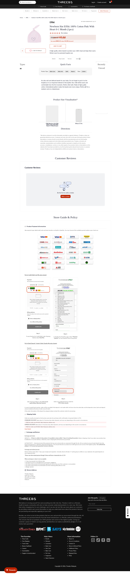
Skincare (47, 541)
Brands (47, 539)
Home (21, 17)
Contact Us (72, 543)
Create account (101, 2)
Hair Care (48, 548)
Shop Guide (42, 6)
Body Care (48, 546)
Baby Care (52, 71)
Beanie (73, 71)
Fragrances (94, 10)
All (21, 68)
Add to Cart (58, 46)
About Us (71, 539)
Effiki (27, 17)
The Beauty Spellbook (88, 6)
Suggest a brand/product (28, 553)
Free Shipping (57, 6)
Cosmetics (48, 543)
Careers (24, 548)
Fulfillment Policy (73, 548)
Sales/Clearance (104, 10)
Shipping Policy (73, 553)
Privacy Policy (72, 550)
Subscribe (99, 509)
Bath (67, 71)
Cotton (84, 71)
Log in (93, 2)
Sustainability (74, 6)
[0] (110, 2)
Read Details (28, 429)
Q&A (78, 58)
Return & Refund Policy (75, 546)
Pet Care (47, 553)
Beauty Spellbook (27, 546)
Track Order (25, 543)
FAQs (70, 555)
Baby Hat (60, 71)
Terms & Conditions (74, 541)
